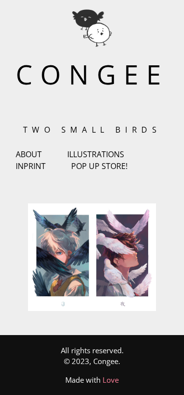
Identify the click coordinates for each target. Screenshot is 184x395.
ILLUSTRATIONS (95, 154)
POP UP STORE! (99, 166)
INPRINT (31, 166)
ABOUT (29, 154)
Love (111, 380)
